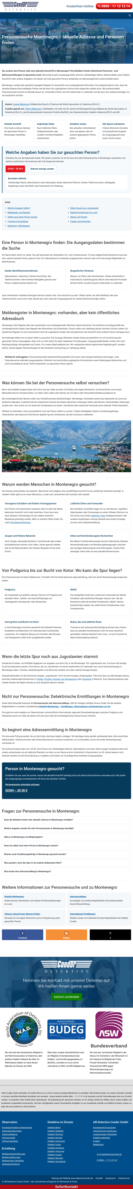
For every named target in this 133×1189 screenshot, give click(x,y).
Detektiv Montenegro (14, 896)
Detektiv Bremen (55, 1138)
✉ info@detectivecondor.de (109, 1154)
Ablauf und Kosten (78, 217)
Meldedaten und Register (19, 212)
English (96, 1141)
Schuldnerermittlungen (20, 522)
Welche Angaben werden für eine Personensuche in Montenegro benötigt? (39, 828)
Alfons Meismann (33, 109)
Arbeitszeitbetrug (9, 1134)
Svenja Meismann (21, 104)
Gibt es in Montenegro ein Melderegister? (23, 837)
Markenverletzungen (11, 1157)
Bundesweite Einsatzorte (104, 1127)
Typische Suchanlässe (18, 221)
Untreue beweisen (10, 1141)
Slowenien (86, 679)
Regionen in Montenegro (19, 226)
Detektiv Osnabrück (56, 1161)
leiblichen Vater (98, 515)
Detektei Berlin (54, 1127)
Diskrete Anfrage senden (42, 169)
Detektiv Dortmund (56, 1141)
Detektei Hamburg (56, 1148)
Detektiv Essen (54, 1144)
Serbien (40, 679)
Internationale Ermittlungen (82, 914)
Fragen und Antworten (80, 221)
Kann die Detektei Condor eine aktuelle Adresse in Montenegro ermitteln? (38, 820)
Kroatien (48, 679)
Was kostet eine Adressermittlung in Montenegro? (27, 871)
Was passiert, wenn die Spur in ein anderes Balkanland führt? (33, 863)
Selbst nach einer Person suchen (22, 217)
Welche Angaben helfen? (19, 208)
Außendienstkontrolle (11, 1131)
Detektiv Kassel (55, 1155)
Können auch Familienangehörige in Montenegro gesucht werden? (35, 854)
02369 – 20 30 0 (15, 168)
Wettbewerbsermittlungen (13, 1154)
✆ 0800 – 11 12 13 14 (107, 1160)
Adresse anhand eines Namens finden (22, 914)
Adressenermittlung (11, 1164)
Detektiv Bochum (55, 1134)
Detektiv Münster (55, 1158)
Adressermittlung (78, 896)
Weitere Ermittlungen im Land (83, 212)
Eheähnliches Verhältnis (13, 1161)
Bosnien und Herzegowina (65, 679)
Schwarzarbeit (8, 1138)
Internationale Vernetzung (105, 1131)
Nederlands (98, 1144)
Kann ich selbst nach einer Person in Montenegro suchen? (31, 845)
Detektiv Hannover (56, 1151)
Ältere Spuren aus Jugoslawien (84, 208)
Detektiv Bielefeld (55, 1131)
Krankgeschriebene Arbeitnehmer (17, 1127)
